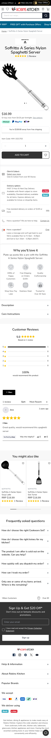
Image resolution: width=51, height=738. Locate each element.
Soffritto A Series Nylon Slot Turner (37, 493)
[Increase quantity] (40, 146)
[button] (45, 155)
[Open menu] (3, 9)
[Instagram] (19, 655)
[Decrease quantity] (11, 146)
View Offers (41, 3)
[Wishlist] (7, 9)
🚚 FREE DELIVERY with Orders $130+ (30, 3)
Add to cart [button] (22, 155)
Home (4, 31)
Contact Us (44, 221)
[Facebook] (14, 655)
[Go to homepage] (25, 9)
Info (47, 211)
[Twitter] (31, 655)
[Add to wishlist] (23, 463)
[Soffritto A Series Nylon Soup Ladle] (13, 472)
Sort (23, 402)
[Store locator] (43, 9)
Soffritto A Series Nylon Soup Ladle (11, 493)
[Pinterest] (25, 655)
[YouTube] (37, 655)
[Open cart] (48, 9)
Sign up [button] (25, 638)
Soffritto (6, 489)
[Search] (45, 16)
